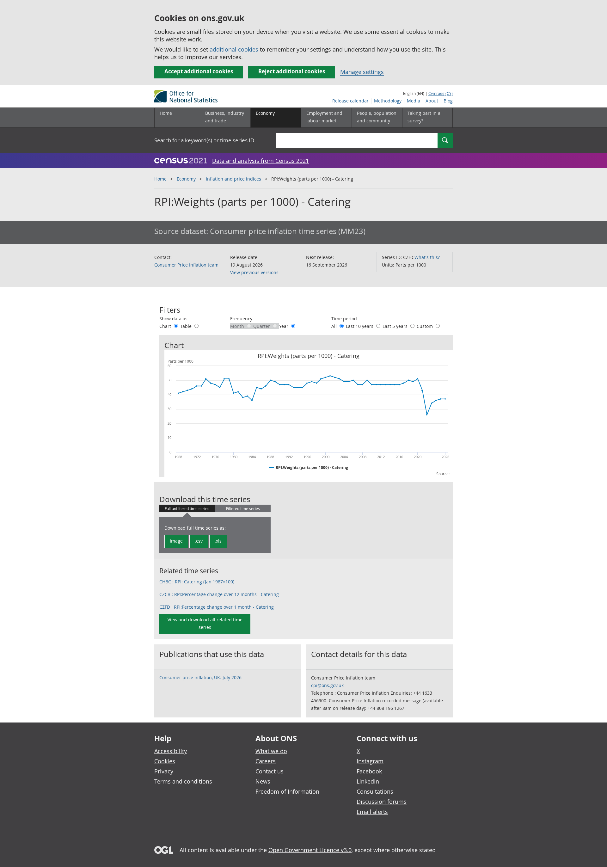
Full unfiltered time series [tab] (187, 508)
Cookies (164, 761)
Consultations (375, 791)
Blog (448, 101)
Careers (265, 761)
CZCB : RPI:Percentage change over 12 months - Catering (219, 594)
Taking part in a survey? (424, 117)
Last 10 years (360, 326)
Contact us (269, 771)
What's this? (427, 257)
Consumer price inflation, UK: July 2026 (200, 677)
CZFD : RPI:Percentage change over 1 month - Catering (216, 607)
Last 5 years (396, 326)
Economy (186, 179)
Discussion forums (382, 801)
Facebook (369, 771)
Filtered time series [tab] (243, 508)
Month (237, 326)
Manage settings (362, 72)
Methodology (388, 101)
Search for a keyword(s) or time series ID (204, 140)
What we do (271, 751)
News (262, 781)
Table (186, 326)
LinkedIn (368, 781)
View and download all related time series (205, 623)
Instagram (370, 761)
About (432, 101)
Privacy (163, 771)
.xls (218, 541)
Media (413, 101)
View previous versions (254, 272)
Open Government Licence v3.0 (310, 850)
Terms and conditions (183, 781)
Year (284, 326)
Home (166, 113)
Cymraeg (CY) (440, 93)
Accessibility (170, 751)
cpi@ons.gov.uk (327, 685)
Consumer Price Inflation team (186, 265)
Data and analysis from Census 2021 (260, 160)
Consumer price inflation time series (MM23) (287, 231)
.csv (199, 541)
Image (176, 541)
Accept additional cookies (198, 71)
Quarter (262, 326)
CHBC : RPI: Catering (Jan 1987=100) (196, 582)
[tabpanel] (215, 535)
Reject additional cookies (291, 71)
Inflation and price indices (233, 179)
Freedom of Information (287, 791)
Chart (165, 326)
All (334, 326)
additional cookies (234, 49)
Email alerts (372, 811)
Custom (425, 326)
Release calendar (350, 101)
